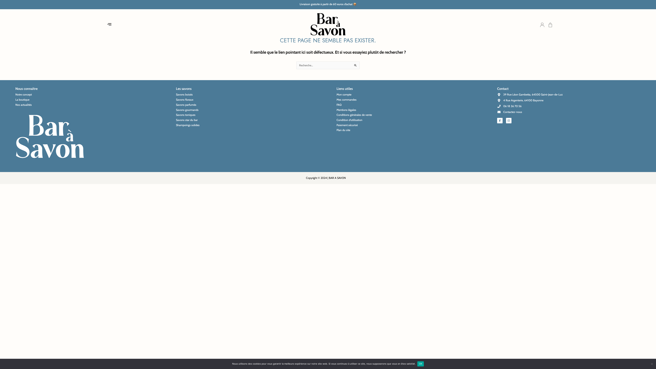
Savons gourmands (187, 110)
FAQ (339, 104)
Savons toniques (185, 115)
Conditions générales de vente (354, 115)
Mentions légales (346, 110)
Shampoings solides (188, 125)
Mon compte (344, 94)
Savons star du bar (187, 120)
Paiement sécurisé (347, 125)
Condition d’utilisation (349, 120)
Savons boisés (184, 94)
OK (420, 363)
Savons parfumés (186, 104)
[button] (109, 25)
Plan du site (343, 130)
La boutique (22, 99)
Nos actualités (23, 104)
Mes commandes (347, 99)
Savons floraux (184, 99)
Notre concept (23, 94)
